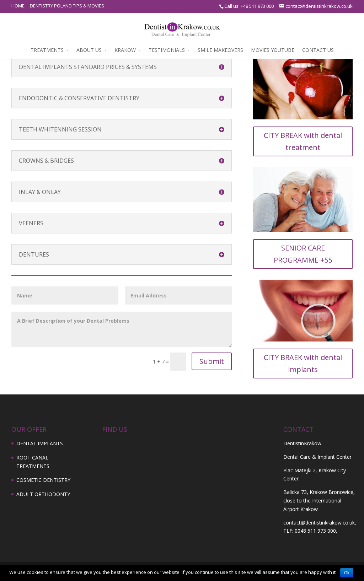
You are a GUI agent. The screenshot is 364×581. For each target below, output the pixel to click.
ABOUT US (89, 50)
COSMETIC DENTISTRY (43, 480)
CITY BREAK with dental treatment (303, 141)
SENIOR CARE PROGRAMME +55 (303, 254)
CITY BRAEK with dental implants (303, 363)
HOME (18, 5)
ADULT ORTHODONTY (43, 494)
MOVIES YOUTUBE (272, 50)
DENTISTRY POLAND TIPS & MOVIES (67, 5)
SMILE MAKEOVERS (220, 50)
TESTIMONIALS (167, 50)
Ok (346, 572)
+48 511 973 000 (257, 6)
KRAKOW (125, 50)
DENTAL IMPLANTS (39, 443)
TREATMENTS (47, 50)
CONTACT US (318, 50)
